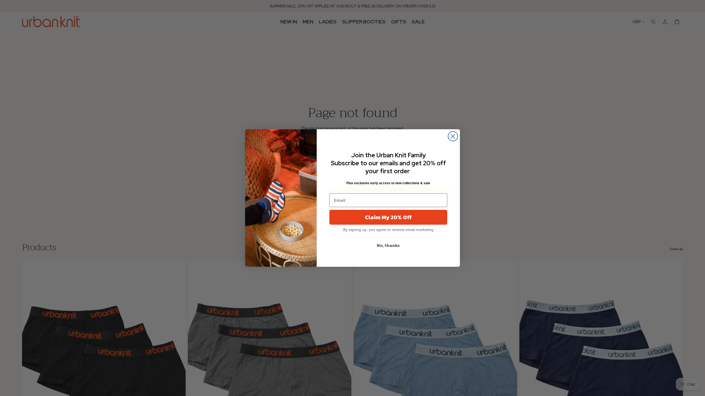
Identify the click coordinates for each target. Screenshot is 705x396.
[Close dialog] (453, 136)
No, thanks (388, 245)
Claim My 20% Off (388, 217)
